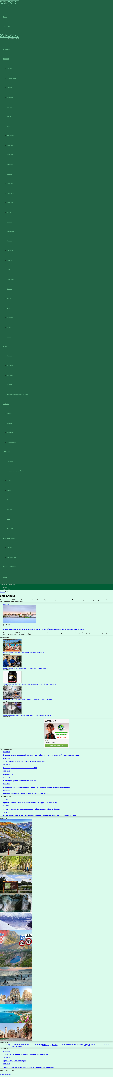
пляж (97, 1044)
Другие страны (9, 538)
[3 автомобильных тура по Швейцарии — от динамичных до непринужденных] (16, 837)
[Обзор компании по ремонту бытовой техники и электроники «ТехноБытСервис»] (12, 698)
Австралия (10, 547)
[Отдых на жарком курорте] (16, 985)
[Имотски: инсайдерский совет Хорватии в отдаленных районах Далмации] (16, 966)
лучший (70, 1044)
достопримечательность (22, 1044)
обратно (80, 1044)
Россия (9, 337)
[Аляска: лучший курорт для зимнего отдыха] (16, 929)
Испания (9, 289)
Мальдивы (10, 375)
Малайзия (10, 365)
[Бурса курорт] (16, 855)
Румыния (9, 222)
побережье (101, 1044)
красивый (38, 1045)
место (76, 1045)
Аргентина (10, 461)
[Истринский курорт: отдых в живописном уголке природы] (16, 892)
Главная (2, 592)
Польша (9, 241)
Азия (5, 346)
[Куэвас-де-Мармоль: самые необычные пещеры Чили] (16, 911)
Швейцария (10, 279)
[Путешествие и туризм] (9, 6)
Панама (9, 490)
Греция (9, 116)
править (111, 1044)
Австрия (9, 87)
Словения (10, 154)
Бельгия (9, 68)
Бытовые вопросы (10, 567)
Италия (9, 327)
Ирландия (10, 145)
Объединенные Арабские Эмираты (17, 394)
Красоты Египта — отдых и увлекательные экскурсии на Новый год (24, 652)
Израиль (9, 356)
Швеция (9, 260)
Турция (9, 298)
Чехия (8, 269)
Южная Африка (11, 442)
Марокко (9, 423)
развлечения (9, 1046)
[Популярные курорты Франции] (16, 1022)
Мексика (9, 509)
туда (23, 1047)
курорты (53, 1044)
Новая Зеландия (12, 557)
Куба (8, 499)
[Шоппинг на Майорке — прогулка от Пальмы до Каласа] (16, 874)
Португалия (10, 231)
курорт (45, 1044)
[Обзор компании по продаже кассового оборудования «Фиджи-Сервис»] (12, 667)
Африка (6, 404)
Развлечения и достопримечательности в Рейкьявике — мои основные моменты (44, 629)
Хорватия (10, 183)
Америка (6, 452)
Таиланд (9, 384)
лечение (60, 1044)
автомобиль (3, 1044)
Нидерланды (10, 317)
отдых (87, 1044)
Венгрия (9, 107)
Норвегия (10, 164)
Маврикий (10, 432)
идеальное (32, 1044)
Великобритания (12, 78)
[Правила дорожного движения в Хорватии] (16, 948)
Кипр (8, 308)
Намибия (9, 413)
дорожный (13, 1044)
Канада (9, 480)
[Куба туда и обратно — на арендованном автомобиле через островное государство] (16, 1040)
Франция (9, 174)
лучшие (65, 1045)
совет (20, 1047)
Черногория (10, 193)
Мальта (9, 212)
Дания (9, 126)
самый (14, 1047)
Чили (8, 519)
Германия (10, 97)
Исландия (10, 202)
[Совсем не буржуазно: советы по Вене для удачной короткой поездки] (16, 1003)
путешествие (3, 1046)
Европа (6, 59)
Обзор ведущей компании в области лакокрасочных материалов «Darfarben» (27, 715)
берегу (8, 1045)
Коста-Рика (10, 528)
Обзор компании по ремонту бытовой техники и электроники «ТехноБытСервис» (28, 699)
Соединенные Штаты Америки (16, 471)
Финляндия (10, 135)
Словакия (10, 250)
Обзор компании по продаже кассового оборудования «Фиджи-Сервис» (25, 668)
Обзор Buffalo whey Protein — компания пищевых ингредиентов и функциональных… (29, 684)
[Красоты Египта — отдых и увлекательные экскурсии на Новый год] (12, 651)
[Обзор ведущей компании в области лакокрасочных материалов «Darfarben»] (12, 714)
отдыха (92, 1045)
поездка (106, 1044)
